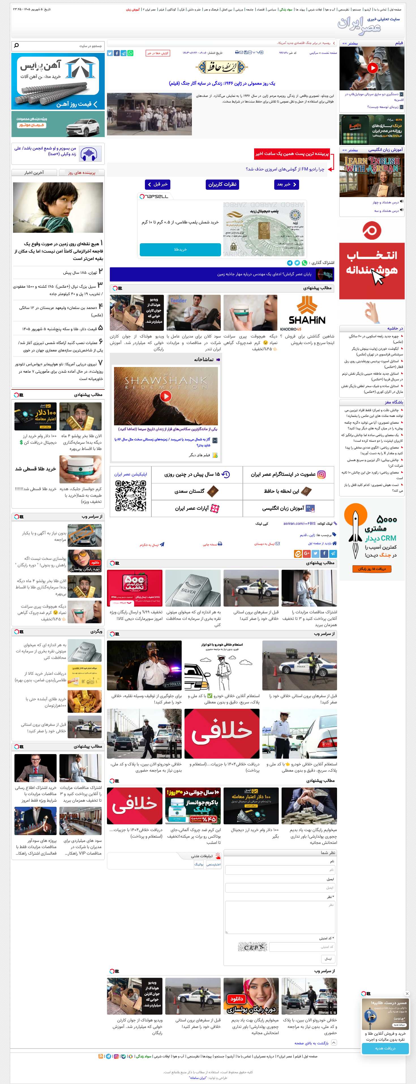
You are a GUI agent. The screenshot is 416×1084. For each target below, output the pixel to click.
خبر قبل (161, 184)
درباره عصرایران (264, 1056)
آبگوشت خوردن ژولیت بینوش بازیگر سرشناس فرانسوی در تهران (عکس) (377, 351)
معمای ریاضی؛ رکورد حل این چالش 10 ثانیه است (372, 475)
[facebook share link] (117, 53)
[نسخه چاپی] (237, 52)
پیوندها (207, 1056)
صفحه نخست (329, 53)
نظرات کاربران (222, 185)
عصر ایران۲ (284, 1056)
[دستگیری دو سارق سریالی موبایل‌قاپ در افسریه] (372, 68)
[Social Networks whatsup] (305, 263)
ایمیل (330, 879)
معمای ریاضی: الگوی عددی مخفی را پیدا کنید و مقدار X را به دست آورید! (374, 450)
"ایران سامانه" (198, 1078)
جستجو (357, 10)
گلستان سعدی (189, 492)
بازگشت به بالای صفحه (312, 1043)
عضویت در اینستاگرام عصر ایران (283, 475)
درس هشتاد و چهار (386, 202)
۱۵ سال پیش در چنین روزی (192, 475)
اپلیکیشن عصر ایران (130, 474)
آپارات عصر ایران (192, 509)
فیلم (161, 10)
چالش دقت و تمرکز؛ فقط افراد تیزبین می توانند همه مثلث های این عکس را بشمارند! (374, 413)
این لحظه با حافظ (281, 492)
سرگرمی (314, 53)
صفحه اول (395, 10)
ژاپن (312, 535)
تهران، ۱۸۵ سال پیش (80, 273)
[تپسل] (142, 196)
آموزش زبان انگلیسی (283, 509)
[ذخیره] (246, 52)
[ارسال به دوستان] (241, 52)
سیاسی (272, 10)
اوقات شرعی (315, 10)
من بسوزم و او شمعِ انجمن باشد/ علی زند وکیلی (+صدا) (45, 151)
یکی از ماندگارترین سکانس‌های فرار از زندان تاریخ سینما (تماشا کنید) (167, 429)
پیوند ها (300, 10)
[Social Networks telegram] (290, 263)
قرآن (181, 10)
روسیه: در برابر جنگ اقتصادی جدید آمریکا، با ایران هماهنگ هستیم (288, 43)
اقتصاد (260, 10)
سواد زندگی (286, 10)
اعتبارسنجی (214, 864)
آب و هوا (330, 10)
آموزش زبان (133, 10)
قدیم (303, 535)
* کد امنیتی (326, 938)
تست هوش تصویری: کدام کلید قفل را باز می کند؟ (373, 488)
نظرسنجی (343, 10)
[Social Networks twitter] (297, 263)
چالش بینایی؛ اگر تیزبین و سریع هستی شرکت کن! (375, 463)
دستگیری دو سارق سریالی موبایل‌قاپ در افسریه (374, 97)
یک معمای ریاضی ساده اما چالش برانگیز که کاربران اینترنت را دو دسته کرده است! (372, 438)
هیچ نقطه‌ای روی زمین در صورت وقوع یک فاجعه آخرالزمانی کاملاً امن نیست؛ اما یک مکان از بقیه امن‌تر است (58, 251)
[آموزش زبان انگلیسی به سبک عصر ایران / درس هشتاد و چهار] (372, 175)
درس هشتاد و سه (387, 211)
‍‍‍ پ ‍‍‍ (256, 52)
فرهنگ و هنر (211, 10)
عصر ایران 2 (149, 10)
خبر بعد (283, 184)
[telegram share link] (123, 53)
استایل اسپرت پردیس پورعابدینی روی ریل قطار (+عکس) (373, 364)
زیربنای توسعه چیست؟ (383, 107)
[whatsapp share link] (130, 53)
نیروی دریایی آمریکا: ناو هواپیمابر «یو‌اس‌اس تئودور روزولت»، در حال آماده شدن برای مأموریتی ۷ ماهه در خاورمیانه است (59, 372)
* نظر (330, 897)
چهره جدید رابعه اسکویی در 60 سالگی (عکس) (376, 339)
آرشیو (367, 10)
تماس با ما (380, 10)
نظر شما (328, 853)
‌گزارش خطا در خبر (157, 53)
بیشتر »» (350, 43)
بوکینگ (198, 864)
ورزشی (239, 10)
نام (332, 861)
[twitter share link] (110, 53)
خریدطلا (180, 250)
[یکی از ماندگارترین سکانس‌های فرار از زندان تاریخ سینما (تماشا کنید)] (166, 396)
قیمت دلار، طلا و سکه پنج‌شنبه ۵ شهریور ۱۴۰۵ (59, 329)
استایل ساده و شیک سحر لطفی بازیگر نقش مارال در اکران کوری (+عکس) (372, 389)
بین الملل (227, 10)
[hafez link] (222, 67)
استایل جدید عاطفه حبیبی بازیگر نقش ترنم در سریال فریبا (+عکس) (372, 376)
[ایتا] (298, 554)
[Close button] (407, 993)
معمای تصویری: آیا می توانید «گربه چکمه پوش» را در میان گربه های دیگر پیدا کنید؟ (373, 425)
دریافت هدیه (385, 1048)
